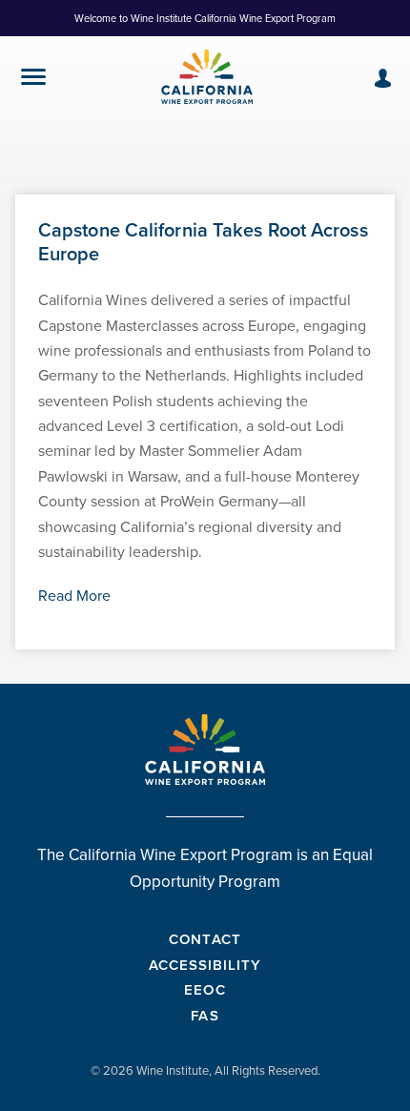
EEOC (204, 989)
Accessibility (205, 965)
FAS (204, 1015)
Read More (74, 596)
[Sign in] (383, 78)
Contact (204, 939)
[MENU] (33, 80)
